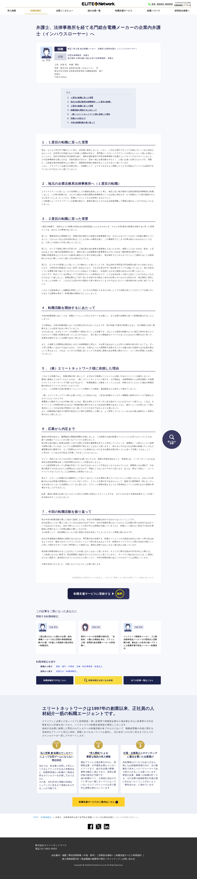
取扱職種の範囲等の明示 (93, 858)
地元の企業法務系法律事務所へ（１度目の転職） (91, 102)
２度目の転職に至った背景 (82, 106)
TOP (35, 817)
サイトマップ (113, 858)
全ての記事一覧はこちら (142, 680)
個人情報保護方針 (70, 858)
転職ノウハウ (153, 10)
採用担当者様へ (182, 10)
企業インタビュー (64, 10)
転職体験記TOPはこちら (55, 680)
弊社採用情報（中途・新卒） (82, 855)
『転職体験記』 (46, 817)
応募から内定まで (78, 118)
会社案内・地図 (58, 855)
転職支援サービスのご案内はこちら (97, 802)
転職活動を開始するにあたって (84, 110)
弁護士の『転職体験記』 (67, 671)
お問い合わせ (128, 858)
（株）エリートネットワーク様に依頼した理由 (90, 114)
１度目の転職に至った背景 (82, 98)
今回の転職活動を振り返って (83, 122)
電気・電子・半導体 (65, 666)
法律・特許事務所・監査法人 (89, 666)
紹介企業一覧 (94, 10)
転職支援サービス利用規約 (129, 855)
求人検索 (11, 10)
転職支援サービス (123, 10)
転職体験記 (36, 10)
